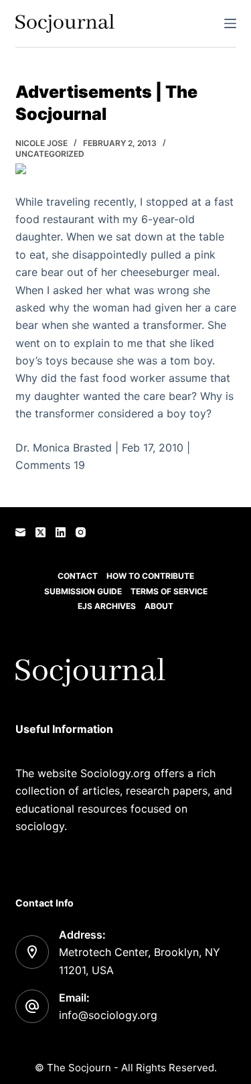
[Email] (20, 532)
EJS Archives (107, 606)
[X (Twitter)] (40, 532)
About (159, 606)
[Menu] (230, 23)
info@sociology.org (108, 1015)
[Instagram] (81, 532)
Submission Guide (83, 591)
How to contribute (150, 576)
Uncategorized (49, 154)
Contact (78, 576)
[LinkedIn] (61, 532)
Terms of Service (169, 591)
